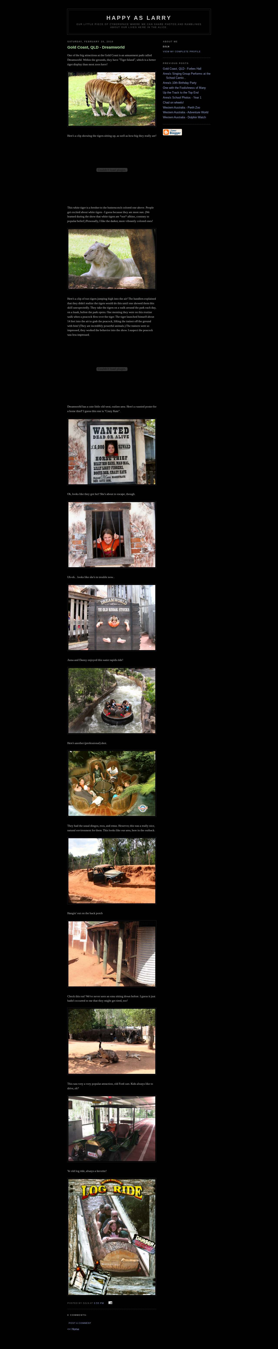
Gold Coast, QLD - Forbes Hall (182, 68)
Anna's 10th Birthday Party (180, 82)
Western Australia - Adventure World (185, 112)
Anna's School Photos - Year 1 (182, 97)
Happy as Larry (139, 18)
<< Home (73, 1329)
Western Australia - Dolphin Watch (184, 117)
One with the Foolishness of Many (184, 87)
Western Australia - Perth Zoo (181, 107)
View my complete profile (182, 51)
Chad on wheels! (173, 102)
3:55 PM (99, 1303)
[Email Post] (109, 1303)
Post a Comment (80, 1323)
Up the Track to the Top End (181, 92)
